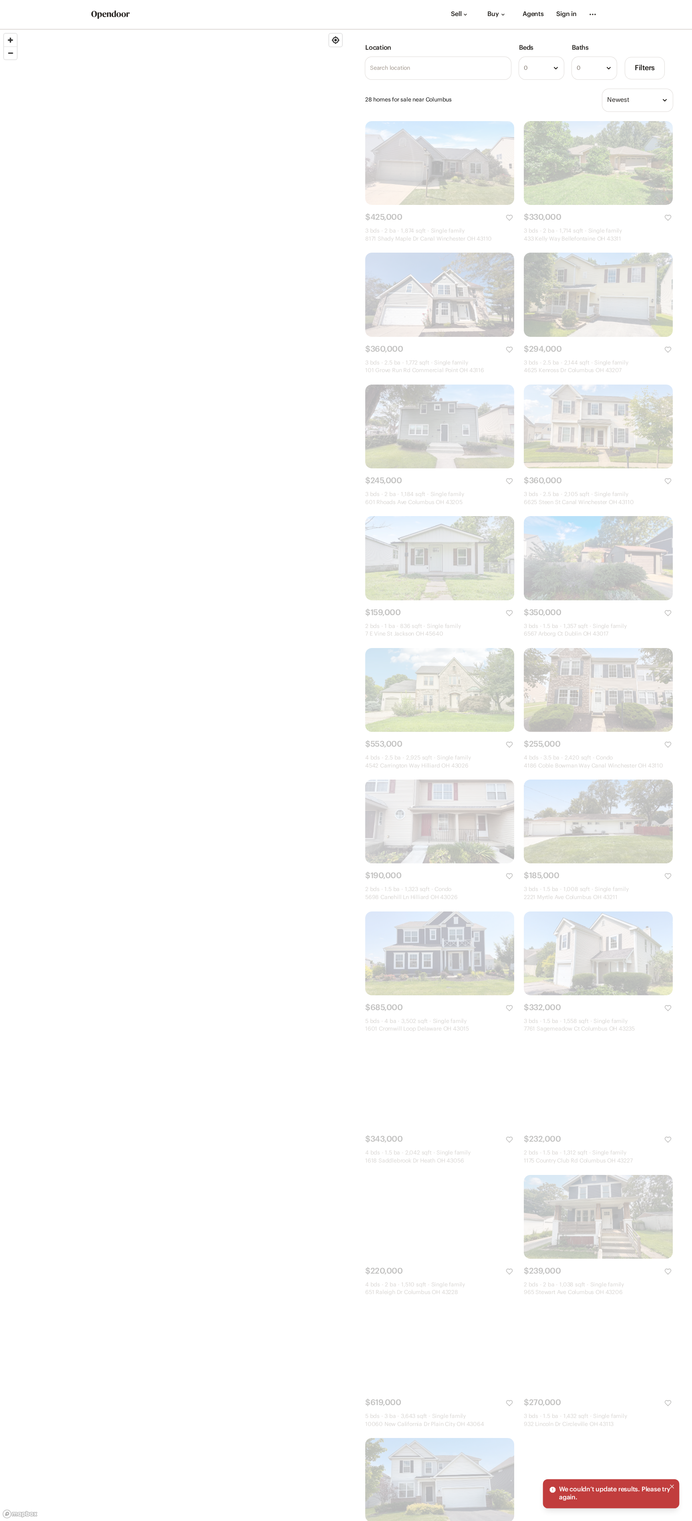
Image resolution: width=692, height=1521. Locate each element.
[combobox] (541, 68)
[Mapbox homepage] (20, 1514)
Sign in (566, 14)
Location (378, 48)
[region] (173, 775)
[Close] (672, 1487)
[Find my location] (335, 40)
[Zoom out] (10, 53)
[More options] (593, 14)
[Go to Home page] (110, 14)
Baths (580, 48)
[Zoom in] (10, 40)
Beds (526, 48)
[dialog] (611, 1493)
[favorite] (509, 218)
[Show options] (556, 68)
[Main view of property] (439, 163)
